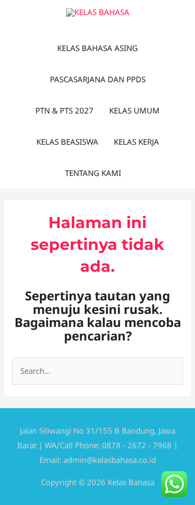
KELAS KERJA (136, 141)
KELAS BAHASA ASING (97, 48)
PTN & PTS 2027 (64, 110)
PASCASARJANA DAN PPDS (98, 79)
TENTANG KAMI (93, 173)
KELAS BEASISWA (67, 141)
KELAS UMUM (134, 110)
